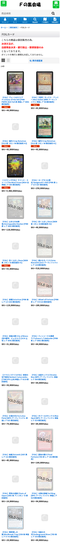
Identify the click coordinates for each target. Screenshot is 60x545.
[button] (4, 3)
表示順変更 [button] (37, 60)
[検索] (53, 13)
